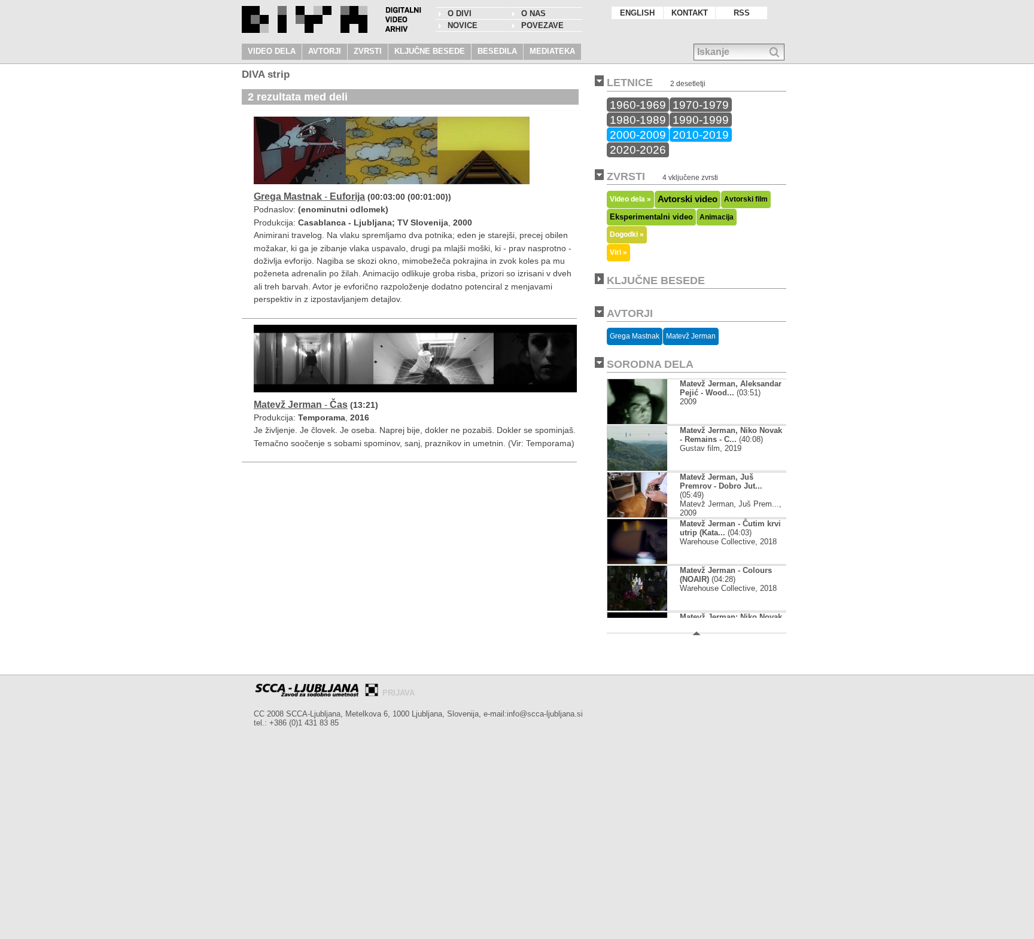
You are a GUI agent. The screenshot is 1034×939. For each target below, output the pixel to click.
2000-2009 (638, 134)
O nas (533, 13)
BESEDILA (497, 51)
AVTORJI (324, 51)
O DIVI (460, 13)
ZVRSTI (368, 51)
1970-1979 (701, 104)
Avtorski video (687, 199)
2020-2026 (638, 149)
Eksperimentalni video (651, 216)
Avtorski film (746, 199)
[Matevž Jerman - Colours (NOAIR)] (637, 607)
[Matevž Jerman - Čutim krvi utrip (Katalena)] (647, 561)
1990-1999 (701, 119)
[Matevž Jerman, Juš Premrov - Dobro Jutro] (647, 514)
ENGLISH (637, 12)
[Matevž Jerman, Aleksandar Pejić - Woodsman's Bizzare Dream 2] (637, 421)
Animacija (717, 217)
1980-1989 (638, 119)
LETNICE (630, 83)
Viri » (618, 252)
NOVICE (463, 25)
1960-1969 (638, 104)
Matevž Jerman (691, 336)
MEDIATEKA (552, 51)
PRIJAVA (398, 692)
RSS (742, 12)
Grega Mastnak (634, 336)
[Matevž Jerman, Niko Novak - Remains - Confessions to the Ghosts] (647, 468)
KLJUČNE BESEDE (429, 51)
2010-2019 (701, 134)
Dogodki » (627, 234)
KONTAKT (689, 12)
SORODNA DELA (650, 364)
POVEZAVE (542, 25)
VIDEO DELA (272, 51)
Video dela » (630, 199)
